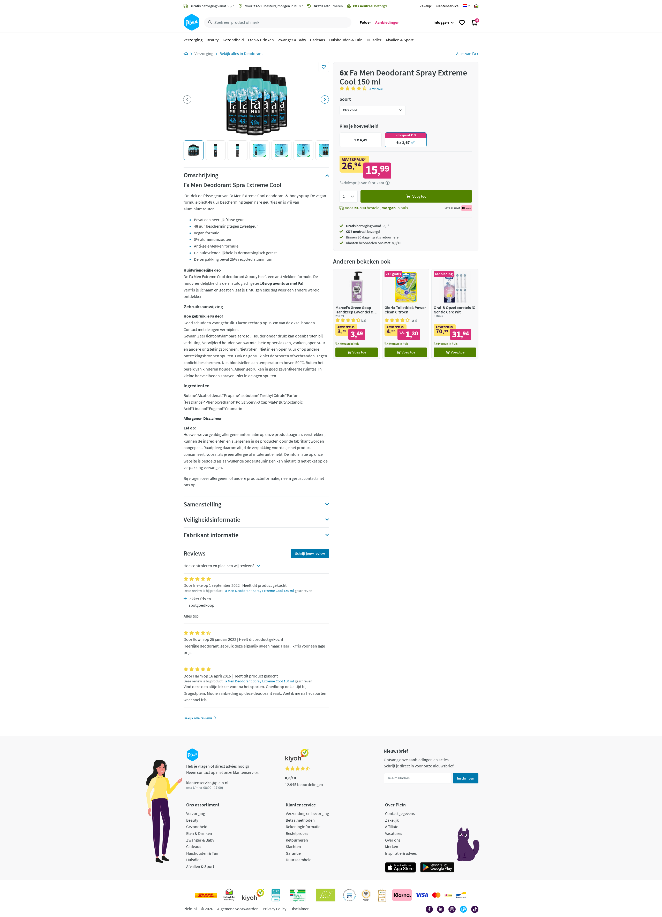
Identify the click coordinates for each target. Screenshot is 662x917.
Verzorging (193, 39)
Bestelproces (297, 833)
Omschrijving (201, 175)
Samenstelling (202, 504)
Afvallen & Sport (399, 39)
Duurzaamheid (299, 859)
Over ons (393, 840)
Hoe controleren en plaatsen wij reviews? (219, 565)
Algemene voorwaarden (238, 908)
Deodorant (253, 53)
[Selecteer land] (466, 6)
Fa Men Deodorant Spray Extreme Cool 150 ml (258, 591)
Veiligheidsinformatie (212, 519)
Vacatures (393, 833)
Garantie (293, 853)
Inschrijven (465, 778)
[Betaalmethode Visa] (421, 895)
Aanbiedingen (387, 22)
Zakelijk (426, 6)
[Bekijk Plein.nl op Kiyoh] (253, 895)
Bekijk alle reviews (198, 718)
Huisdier (374, 39)
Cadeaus (317, 39)
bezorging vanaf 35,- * (213, 6)
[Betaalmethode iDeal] (448, 895)
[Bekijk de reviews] (354, 88)
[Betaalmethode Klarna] (402, 895)
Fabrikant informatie (211, 535)
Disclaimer (299, 908)
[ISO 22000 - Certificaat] (349, 895)
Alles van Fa (466, 53)
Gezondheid (233, 39)
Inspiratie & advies (401, 853)
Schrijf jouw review (310, 553)
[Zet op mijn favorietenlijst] (324, 67)
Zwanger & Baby (292, 39)
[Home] (186, 53)
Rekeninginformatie (303, 826)
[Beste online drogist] (366, 895)
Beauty (213, 39)
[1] (349, 196)
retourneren (328, 6)
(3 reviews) (375, 89)
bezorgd (363, 231)
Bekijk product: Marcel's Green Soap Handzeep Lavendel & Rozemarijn (356, 314)
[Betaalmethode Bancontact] (461, 895)
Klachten (293, 846)
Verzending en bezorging (307, 813)
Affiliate (391, 826)
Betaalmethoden (300, 820)
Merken (391, 846)
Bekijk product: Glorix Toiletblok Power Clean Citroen (405, 314)
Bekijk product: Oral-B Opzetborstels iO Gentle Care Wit (455, 314)
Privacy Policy (274, 908)
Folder (365, 22)
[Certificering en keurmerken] (325, 895)
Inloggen (441, 22)
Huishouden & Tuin (346, 39)
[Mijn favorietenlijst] (462, 22)
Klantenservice (447, 6)
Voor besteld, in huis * (273, 6)
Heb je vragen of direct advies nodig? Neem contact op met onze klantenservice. (222, 769)
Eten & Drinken (261, 39)
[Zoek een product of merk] (209, 22)
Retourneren (297, 840)
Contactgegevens (400, 813)
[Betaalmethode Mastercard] (436, 895)
